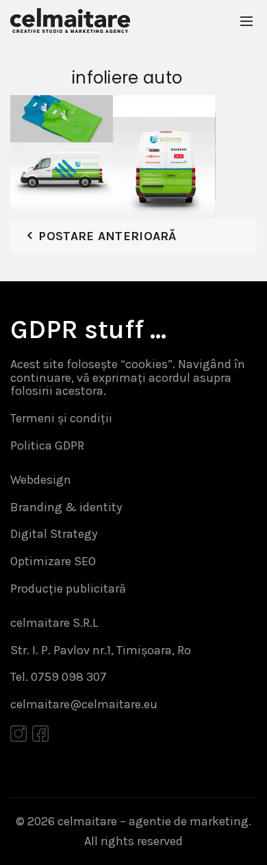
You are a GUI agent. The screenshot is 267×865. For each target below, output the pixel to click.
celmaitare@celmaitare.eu (83, 704)
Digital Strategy (53, 533)
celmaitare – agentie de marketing (153, 821)
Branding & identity (66, 507)
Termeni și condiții (61, 418)
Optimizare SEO (53, 561)
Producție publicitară (68, 588)
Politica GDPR (47, 445)
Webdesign (40, 479)
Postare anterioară (107, 236)
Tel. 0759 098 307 (58, 676)
